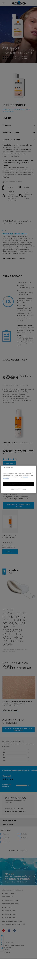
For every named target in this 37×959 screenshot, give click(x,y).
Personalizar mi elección (18, 489)
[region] (18, 479)
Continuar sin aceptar (8, 467)
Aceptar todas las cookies (18, 484)
